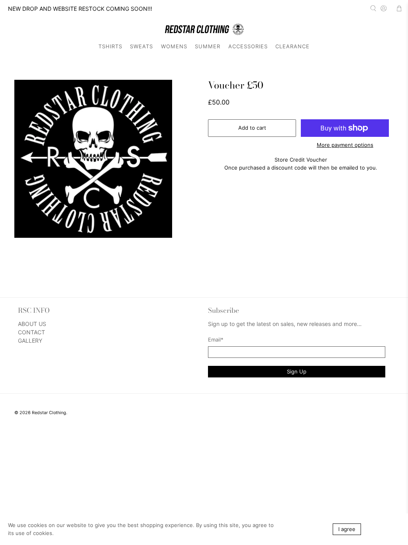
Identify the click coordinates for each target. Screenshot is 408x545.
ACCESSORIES (248, 46)
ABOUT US (32, 323)
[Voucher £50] (93, 159)
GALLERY (30, 340)
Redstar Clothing (49, 412)
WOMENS (174, 46)
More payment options (345, 145)
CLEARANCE (292, 46)
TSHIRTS (110, 46)
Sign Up (296, 371)
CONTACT (31, 332)
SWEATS (141, 46)
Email (216, 339)
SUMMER (207, 46)
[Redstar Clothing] (204, 29)
